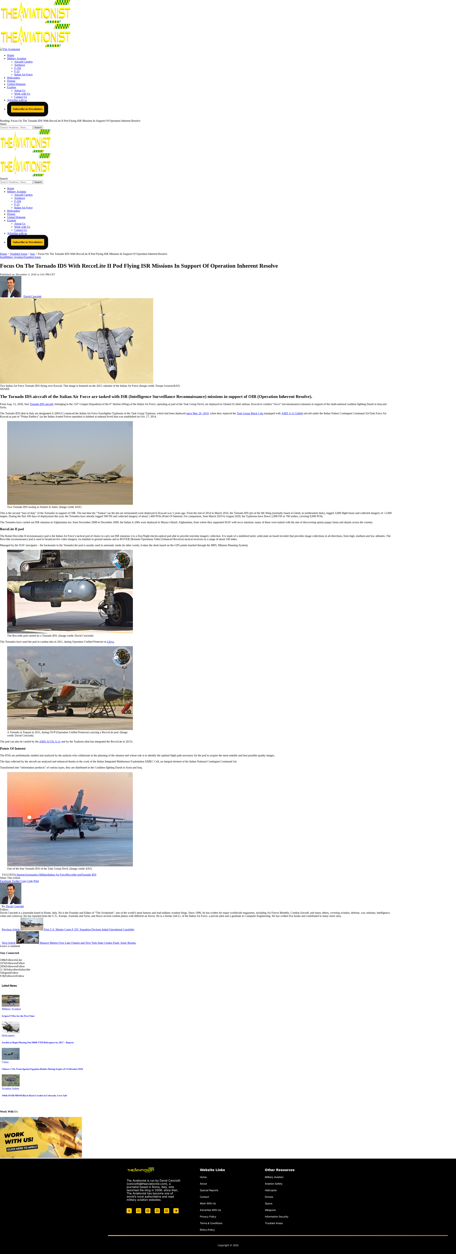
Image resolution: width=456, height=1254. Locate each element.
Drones (269, 1196)
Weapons (270, 1209)
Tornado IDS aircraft (41, 404)
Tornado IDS (89, 874)
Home (203, 1177)
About (203, 1183)
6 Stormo (19, 874)
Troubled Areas (32, 257)
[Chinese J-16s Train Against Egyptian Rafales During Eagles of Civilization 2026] (11, 1058)
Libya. (110, 641)
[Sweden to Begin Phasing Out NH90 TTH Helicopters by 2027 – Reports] (11, 1032)
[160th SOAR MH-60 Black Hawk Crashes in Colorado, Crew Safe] (11, 1085)
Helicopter (271, 1190)
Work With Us (208, 1203)
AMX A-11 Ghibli (291, 413)
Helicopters (8, 1035)
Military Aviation (14, 257)
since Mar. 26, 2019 (197, 413)
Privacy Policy (208, 1216)
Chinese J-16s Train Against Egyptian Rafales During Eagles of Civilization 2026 (42, 1069)
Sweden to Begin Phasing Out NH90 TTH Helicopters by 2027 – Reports (38, 1042)
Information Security (276, 1216)
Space (268, 1203)
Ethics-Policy (207, 1229)
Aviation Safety (10, 1088)
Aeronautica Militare (36, 874)
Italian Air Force (57, 874)
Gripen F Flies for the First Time (18, 1016)
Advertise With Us (210, 1209)
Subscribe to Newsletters (27, 109)
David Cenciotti (32, 296)
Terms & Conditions (211, 1223)
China (5, 1062)
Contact (204, 1196)
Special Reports (209, 1190)
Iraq (2, 257)
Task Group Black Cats (250, 413)
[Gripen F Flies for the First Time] (11, 1005)
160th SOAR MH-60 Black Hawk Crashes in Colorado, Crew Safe (34, 1095)
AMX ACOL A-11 (50, 741)
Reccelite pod (74, 874)
